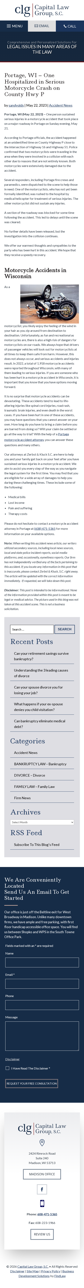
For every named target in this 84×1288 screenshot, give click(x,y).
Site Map (33, 1271)
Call (72, 26)
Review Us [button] (42, 1234)
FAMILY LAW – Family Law (34, 786)
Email (10, 974)
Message (11, 1017)
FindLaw (60, 1276)
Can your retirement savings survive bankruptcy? (41, 656)
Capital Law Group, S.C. (32, 1266)
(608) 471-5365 (44, 528)
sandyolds (16, 105)
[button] (14, 25)
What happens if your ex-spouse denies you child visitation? (38, 707)
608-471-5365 (47, 1214)
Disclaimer (12, 1059)
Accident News (60, 105)
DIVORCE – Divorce (29, 775)
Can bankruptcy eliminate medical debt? (39, 724)
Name (9, 953)
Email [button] (44, 25)
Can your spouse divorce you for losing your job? (38, 690)
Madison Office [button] (42, 1174)
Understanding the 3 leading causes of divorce (41, 673)
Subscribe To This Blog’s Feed (36, 844)
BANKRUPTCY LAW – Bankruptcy (40, 764)
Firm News (22, 798)
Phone (9, 996)
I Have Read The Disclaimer (30, 1068)
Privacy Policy (50, 1271)
